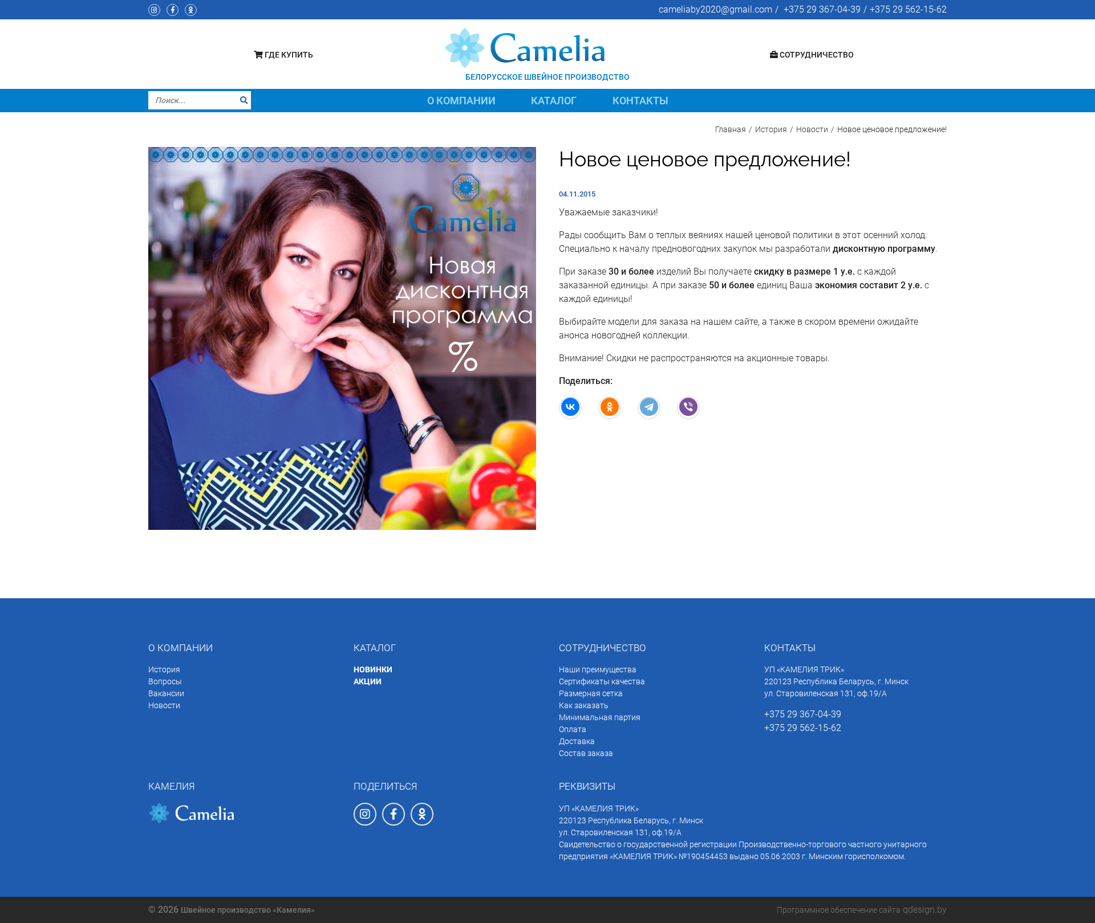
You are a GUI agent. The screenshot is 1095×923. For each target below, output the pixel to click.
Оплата (572, 729)
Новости (164, 705)
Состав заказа (586, 753)
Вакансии (166, 693)
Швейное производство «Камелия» (248, 910)
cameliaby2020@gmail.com (715, 9)
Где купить (288, 54)
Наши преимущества (597, 669)
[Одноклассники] (609, 408)
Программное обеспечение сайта (839, 910)
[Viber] (688, 408)
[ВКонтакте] (570, 408)
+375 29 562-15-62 (908, 9)
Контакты (640, 101)
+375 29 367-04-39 (822, 9)
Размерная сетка (591, 693)
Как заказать (584, 705)
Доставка (577, 741)
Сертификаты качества (602, 681)
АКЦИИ (368, 681)
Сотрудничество (816, 54)
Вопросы (165, 681)
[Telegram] (649, 408)
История (164, 669)
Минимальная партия (599, 717)
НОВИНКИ (373, 669)
